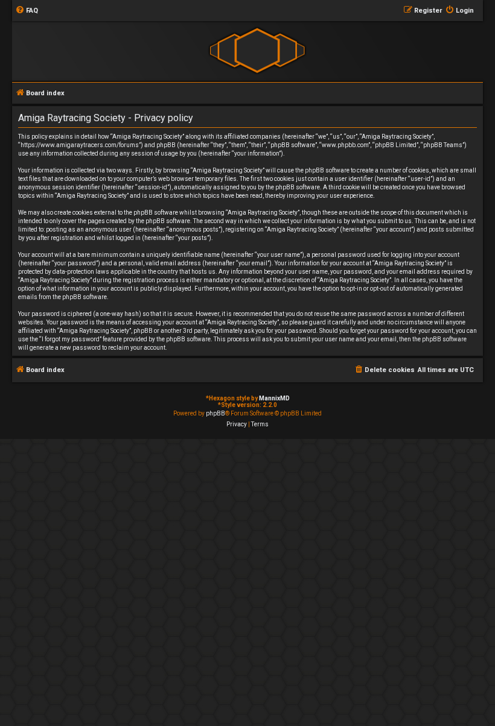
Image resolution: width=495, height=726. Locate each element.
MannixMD (274, 398)
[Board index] (257, 50)
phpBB (215, 413)
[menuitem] (26, 11)
